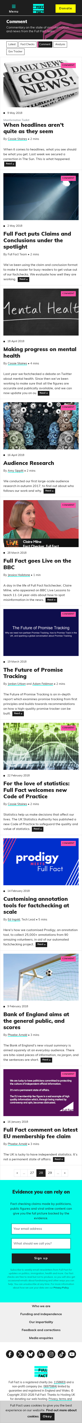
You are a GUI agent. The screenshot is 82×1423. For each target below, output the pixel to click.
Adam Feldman (42, 684)
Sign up (41, 1258)
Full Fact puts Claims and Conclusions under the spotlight (37, 241)
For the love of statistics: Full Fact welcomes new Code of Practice (36, 790)
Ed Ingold (14, 919)
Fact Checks (27, 44)
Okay (47, 1416)
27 (32, 1173)
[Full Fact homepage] (38, 8)
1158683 (59, 1382)
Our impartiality (41, 1322)
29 (50, 1173)
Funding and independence (41, 1314)
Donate (65, 8)
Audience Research (28, 463)
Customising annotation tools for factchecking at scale (36, 906)
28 (41, 1173)
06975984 (49, 1386)
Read (9, 164)
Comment (44, 44)
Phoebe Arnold (17, 1035)
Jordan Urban (17, 684)
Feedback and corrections (41, 1330)
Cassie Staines (17, 139)
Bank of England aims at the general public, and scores (36, 1021)
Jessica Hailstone (19, 575)
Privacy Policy (61, 1288)
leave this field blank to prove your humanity (17, 1185)
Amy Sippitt (15, 470)
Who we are (41, 1306)
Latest (12, 44)
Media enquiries (41, 1338)
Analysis (60, 44)
